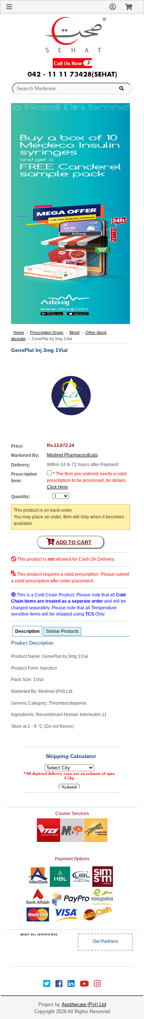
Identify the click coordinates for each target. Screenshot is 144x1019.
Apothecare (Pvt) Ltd (84, 1004)
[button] (38, 949)
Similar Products (62, 631)
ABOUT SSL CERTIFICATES (39, 934)
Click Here (57, 487)
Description (27, 631)
